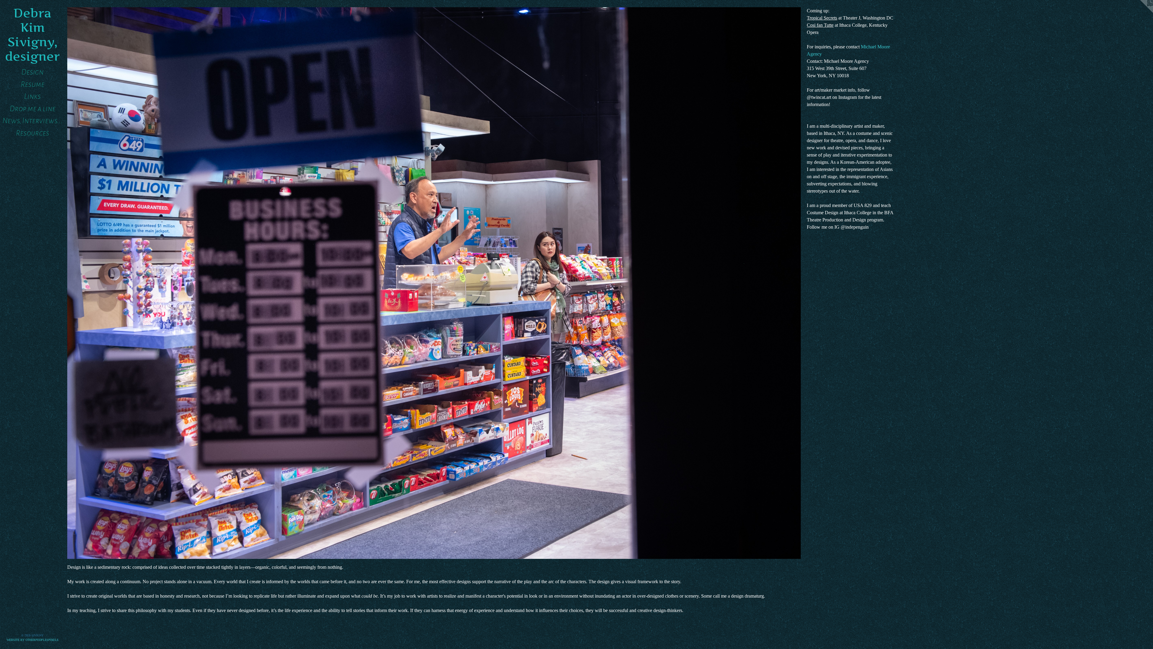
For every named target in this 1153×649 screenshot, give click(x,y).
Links (32, 96)
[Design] (434, 283)
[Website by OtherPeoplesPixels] (1141, 12)
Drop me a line (33, 109)
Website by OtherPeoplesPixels (33, 639)
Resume (32, 84)
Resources (32, 133)
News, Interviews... (32, 121)
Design (32, 72)
